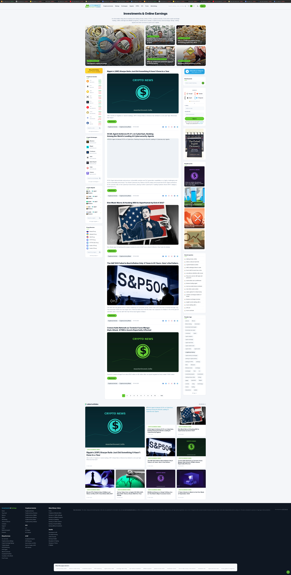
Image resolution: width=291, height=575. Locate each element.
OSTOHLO (285, 509)
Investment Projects (30, 538)
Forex (147, 6)
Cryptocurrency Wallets (31, 515)
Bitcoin (193, 320)
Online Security (52, 536)
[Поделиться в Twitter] (166, 127)
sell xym (188, 307)
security (187, 383)
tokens (187, 386)
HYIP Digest (4, 549)
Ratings (117, 6)
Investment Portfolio (7, 553)
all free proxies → (94, 255)
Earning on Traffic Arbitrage (55, 515)
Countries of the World (7, 556)
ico (199, 371)
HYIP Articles (28, 547)
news (186, 380)
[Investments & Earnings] (93, 6)
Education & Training (54, 541)
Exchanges (124, 6)
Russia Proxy (92, 231)
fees (195, 371)
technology (200, 383)
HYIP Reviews (28, 541)
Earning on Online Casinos (55, 521)
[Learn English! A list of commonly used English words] (194, 144)
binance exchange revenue (193, 299)
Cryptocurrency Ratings (7, 541)
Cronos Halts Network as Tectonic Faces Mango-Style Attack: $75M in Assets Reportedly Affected (129, 329)
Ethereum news (188, 367)
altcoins (187, 320)
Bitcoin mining (188, 324)
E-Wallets (51, 545)
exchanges (187, 371)
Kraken (92, 172)
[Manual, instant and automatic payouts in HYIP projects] (160, 56)
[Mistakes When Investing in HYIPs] (191, 56)
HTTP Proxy (92, 239)
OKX (91, 156)
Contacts (4, 523)
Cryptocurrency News (125, 126)
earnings (198, 361)
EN (191, 6)
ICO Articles (28, 532)
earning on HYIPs (189, 361)
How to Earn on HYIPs (30, 543)
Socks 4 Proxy (93, 245)
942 (162, 395)
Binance (92, 141)
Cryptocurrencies (108, 6)
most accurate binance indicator (194, 286)
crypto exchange (189, 339)
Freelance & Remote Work (55, 513)
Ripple (200, 380)
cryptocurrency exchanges (191, 355)
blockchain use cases (190, 330)
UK (194, 6)
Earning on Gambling (54, 519)
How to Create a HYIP (30, 545)
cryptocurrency (190, 352)
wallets (195, 390)
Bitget (91, 146)
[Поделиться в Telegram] (177, 127)
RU (188, 6)
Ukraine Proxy (93, 234)
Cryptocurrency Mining (30, 517)
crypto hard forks (189, 342)
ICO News (27, 530)
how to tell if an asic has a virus (194, 270)
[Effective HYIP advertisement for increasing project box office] (191, 35)
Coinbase (92, 151)
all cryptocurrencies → (94, 131)
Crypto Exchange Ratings (8, 543)
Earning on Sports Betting (55, 523)
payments (193, 380)
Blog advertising (94, 70)
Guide (3, 528)
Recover (200, 123)
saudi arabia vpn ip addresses (193, 280)
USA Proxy (92, 237)
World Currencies (6, 551)
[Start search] (203, 83)
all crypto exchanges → (94, 181)
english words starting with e (193, 302)
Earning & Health (53, 538)
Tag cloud (4, 513)
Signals (132, 6)
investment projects (189, 374)
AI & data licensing (53, 534)
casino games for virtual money (194, 291)
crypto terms (188, 348)
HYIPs (137, 6)
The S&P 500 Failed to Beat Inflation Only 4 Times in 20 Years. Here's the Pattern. (143, 263)
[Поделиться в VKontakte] (175, 127)
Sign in (203, 6)
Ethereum (193, 364)
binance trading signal (191, 283)
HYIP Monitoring (6, 547)
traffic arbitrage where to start (193, 267)
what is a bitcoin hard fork (192, 261)
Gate (91, 167)
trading (193, 386)
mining (199, 377)
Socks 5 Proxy (93, 248)
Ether (186, 364)
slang (193, 383)
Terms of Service (6, 521)
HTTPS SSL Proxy (94, 242)
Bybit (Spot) (93, 162)
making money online (191, 259)
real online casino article (192, 289)
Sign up (3, 515)
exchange (197, 367)
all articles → (202, 404)
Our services (5, 538)
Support (4, 526)
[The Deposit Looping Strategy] (114, 45)
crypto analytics (188, 336)
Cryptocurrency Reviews (31, 513)
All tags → (194, 393)
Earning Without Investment (55, 526)
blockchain (197, 324)
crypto (194, 333)
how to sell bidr (190, 310)
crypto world (197, 348)
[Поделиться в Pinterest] (172, 127)
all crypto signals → (93, 221)
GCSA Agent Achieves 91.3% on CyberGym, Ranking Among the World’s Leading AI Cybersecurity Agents (130, 135)
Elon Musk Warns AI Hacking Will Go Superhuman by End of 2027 (135, 203)
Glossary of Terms (53, 543)
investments (200, 374)
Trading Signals (5, 545)
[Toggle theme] (197, 6)
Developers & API (53, 532)
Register (201, 121)
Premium (4, 532)
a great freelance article (192, 264)
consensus (187, 333)
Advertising (154, 6)
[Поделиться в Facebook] (163, 127)
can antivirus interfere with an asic (194, 273)
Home (3, 511)
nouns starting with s (191, 305)
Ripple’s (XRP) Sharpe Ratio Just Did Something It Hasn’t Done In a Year (138, 71)
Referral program (6, 530)
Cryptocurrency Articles (31, 521)
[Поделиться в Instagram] (169, 127)
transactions (188, 390)
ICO (142, 6)
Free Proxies (5, 558)
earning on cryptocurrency (191, 358)
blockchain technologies (190, 327)
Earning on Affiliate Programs (56, 517)
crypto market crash (189, 345)
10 (155, 395)
